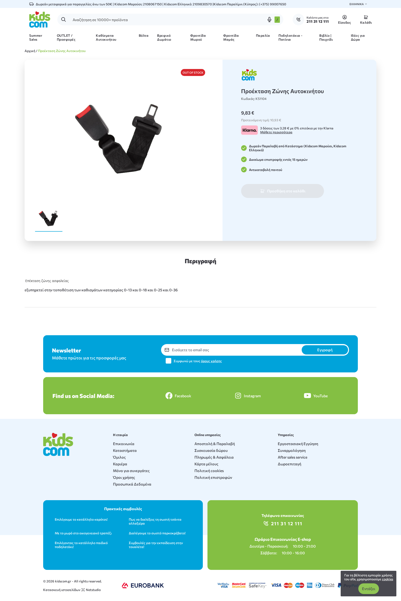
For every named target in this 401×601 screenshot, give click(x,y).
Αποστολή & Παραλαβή (214, 443)
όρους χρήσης (211, 361)
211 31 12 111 (286, 523)
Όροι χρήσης (124, 477)
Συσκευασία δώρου (211, 450)
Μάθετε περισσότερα (276, 132)
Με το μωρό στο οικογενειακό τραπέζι (83, 533)
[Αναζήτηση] (63, 19)
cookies (387, 579)
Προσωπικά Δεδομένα (132, 484)
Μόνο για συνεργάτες (131, 470)
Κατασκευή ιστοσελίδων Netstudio (72, 590)
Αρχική (30, 51)
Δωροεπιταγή (289, 464)
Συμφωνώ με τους (198, 361)
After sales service (292, 457)
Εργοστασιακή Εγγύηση (298, 443)
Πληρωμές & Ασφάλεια (214, 457)
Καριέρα (120, 464)
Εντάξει (368, 588)
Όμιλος (119, 457)
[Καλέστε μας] (300, 19)
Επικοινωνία (123, 443)
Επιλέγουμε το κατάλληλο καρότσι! (81, 519)
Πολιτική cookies (209, 470)
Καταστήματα (125, 450)
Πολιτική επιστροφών (213, 477)
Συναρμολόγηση (292, 450)
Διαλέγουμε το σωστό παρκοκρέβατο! (157, 533)
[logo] (39, 19)
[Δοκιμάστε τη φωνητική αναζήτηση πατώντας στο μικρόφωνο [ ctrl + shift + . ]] (269, 19)
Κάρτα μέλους (206, 464)
